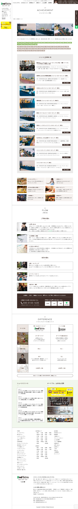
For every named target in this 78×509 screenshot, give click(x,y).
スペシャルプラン (5, 14)
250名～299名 (52, 46)
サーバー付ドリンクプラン (22, 464)
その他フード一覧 (20, 467)
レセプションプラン (21, 436)
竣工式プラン (20, 434)
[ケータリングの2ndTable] (6, 5)
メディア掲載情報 (57, 441)
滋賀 (60, 42)
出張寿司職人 (20, 441)
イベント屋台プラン (21, 438)
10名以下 (37, 50)
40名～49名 (68, 48)
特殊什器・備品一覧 (21, 469)
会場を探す (4, 18)
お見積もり (56, 446)
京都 (54, 42)
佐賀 (25, 44)
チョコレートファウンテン (22, 443)
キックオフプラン (20, 432)
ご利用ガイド (38, 2)
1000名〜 (19, 46)
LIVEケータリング (60, 187)
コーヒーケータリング (21, 455)
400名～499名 (32, 46)
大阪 (21, 42)
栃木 (35, 42)
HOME (18, 431)
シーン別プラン (4, 12)
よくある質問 (44, 2)
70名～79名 (44, 48)
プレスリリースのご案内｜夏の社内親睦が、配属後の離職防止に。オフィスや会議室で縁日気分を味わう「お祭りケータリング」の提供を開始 (30, 420)
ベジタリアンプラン (21, 448)
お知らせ (56, 450)
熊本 (70, 42)
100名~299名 (20, 48)
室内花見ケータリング (21, 445)
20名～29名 (31, 50)
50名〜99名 (56, 48)
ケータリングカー (20, 450)
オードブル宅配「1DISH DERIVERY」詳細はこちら (46, 375)
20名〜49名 (25, 50)
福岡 (67, 42)
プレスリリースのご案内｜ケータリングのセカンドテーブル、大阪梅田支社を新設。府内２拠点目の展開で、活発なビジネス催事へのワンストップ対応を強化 (30, 392)
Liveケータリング (5, 15)
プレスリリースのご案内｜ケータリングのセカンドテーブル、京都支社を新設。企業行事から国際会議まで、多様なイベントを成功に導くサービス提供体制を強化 (30, 406)
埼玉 (32, 42)
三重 (47, 42)
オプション (4, 17)
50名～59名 (62, 48)
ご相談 (60, 303)
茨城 (38, 42)
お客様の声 (58, 195)
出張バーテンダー (20, 452)
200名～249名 (59, 46)
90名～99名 (33, 48)
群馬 (41, 42)
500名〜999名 (25, 46)
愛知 (44, 42)
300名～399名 (45, 46)
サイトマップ (56, 453)
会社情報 (56, 431)
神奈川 (25, 42)
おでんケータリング (21, 453)
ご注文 (54, 303)
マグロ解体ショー (20, 446)
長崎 (21, 44)
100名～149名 (26, 48)
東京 (18, 42)
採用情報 (56, 434)
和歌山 (63, 42)
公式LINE (50, 230)
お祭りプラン (20, 439)
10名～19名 (42, 50)
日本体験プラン (20, 457)
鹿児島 (31, 44)
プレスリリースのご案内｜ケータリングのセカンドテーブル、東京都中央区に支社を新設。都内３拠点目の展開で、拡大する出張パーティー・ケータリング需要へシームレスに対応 (30, 413)
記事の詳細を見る (45, 66)
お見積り (48, 303)
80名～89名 (39, 48)
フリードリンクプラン (5, 9)
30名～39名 (20, 50)
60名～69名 (50, 48)
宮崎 (28, 44)
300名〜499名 (38, 46)
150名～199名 (65, 46)
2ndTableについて (24, 2)
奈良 (57, 42)
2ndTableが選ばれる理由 (33, 187)
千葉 (29, 42)
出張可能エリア (32, 2)
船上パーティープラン (21, 459)
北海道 (35, 44)
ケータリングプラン (16, 2)
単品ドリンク (4, 11)
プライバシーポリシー (58, 438)
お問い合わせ (56, 445)
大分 (18, 44)
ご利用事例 (50, 2)
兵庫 (51, 42)
